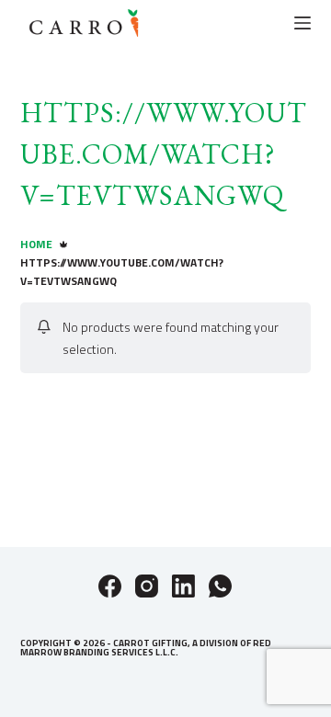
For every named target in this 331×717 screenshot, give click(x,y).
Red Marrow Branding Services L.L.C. (145, 647)
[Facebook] (109, 586)
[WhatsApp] (220, 586)
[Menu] (302, 23)
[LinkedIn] (183, 586)
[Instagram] (146, 586)
